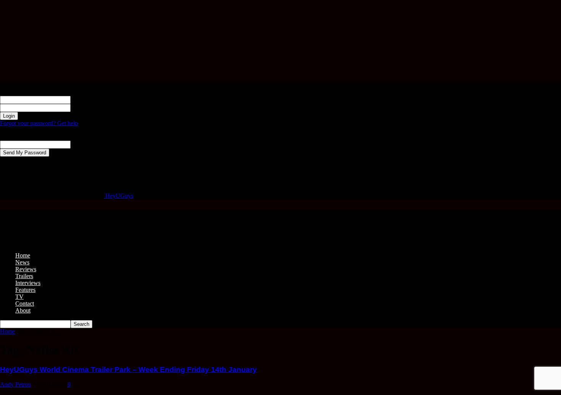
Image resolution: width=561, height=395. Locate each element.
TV (19, 296)
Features (25, 290)
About (23, 310)
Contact (24, 303)
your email (83, 144)
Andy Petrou (15, 384)
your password (88, 107)
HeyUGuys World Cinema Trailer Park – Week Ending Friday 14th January (128, 370)
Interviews (27, 283)
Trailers (24, 276)
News (22, 262)
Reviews (25, 269)
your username (88, 99)
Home (22, 255)
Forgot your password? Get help (39, 123)
